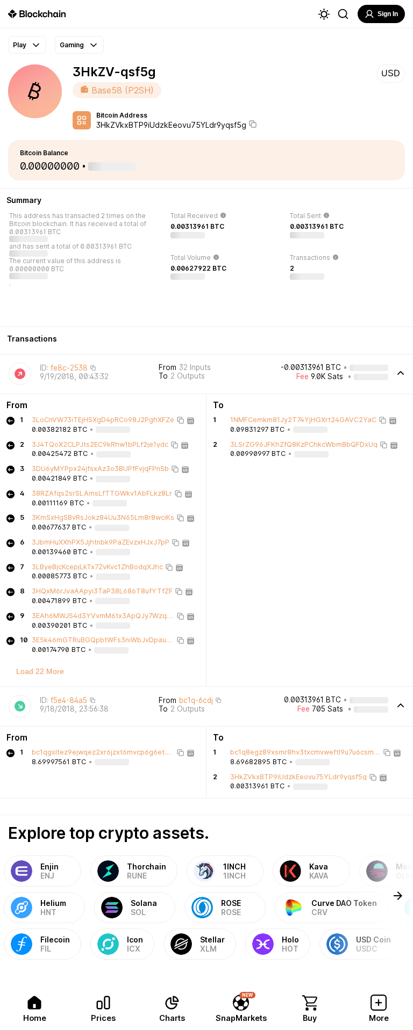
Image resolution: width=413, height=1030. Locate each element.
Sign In (388, 14)
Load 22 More (40, 671)
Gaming (72, 45)
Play (19, 45)
